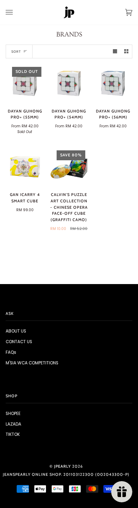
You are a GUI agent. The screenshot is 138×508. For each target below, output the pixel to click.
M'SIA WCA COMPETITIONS (32, 363)
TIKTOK (13, 434)
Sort (16, 51)
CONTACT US (19, 342)
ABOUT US (16, 331)
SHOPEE (13, 413)
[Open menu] (16, 12)
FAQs (11, 352)
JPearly (62, 466)
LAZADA (13, 424)
